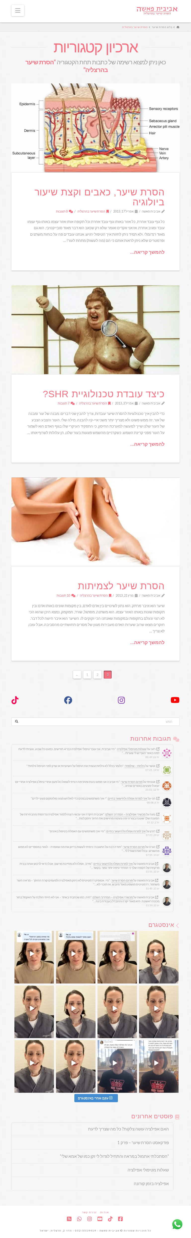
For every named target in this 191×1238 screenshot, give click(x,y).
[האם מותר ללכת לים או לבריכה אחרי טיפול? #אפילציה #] (34, 1011)
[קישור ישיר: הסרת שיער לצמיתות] (95, 521)
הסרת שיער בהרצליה (91, 211)
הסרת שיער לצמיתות (121, 586)
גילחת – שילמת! (135, 766)
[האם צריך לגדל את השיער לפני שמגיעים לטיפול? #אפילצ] (76, 1011)
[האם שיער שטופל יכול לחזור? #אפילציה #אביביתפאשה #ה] (159, 1066)
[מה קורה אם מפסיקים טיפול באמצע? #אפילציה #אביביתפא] (159, 1011)
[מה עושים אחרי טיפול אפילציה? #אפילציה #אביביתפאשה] (34, 1066)
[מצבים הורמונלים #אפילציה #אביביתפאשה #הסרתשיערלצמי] (34, 957)
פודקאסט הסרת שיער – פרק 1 (143, 1142)
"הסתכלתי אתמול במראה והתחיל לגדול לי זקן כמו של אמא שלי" (114, 1156)
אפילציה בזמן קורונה (151, 1183)
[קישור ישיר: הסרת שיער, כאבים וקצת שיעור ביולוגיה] (95, 127)
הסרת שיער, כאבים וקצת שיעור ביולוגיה (100, 197)
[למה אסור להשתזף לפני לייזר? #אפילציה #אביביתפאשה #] (76, 1066)
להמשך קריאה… (147, 252)
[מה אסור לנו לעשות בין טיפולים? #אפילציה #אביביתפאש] (117, 1011)
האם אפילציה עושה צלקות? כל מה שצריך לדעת (128, 1129)
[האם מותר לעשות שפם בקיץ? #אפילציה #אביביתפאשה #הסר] (76, 957)
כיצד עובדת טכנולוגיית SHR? (103, 394)
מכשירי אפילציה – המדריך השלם (125, 814)
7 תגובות (64, 403)
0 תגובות (62, 211)
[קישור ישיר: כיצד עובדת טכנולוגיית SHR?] (95, 329)
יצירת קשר (89, 1212)
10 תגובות (64, 595)
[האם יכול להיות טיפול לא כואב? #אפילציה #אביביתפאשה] (117, 1066)
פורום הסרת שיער (132, 782)
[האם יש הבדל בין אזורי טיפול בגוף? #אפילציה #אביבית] (159, 957)
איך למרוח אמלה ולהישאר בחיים (127, 798)
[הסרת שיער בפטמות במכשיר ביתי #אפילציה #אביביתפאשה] (117, 957)
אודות (104, 1212)
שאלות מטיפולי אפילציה (131, 749)
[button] (17, 10)
